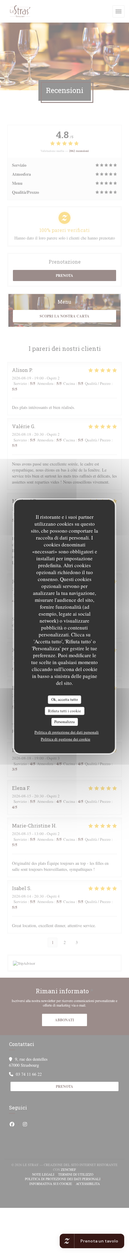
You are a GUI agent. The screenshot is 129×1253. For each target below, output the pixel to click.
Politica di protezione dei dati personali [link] (66, 732)
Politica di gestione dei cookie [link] (65, 739)
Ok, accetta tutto (64, 699)
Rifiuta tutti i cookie (64, 710)
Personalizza (64, 721)
